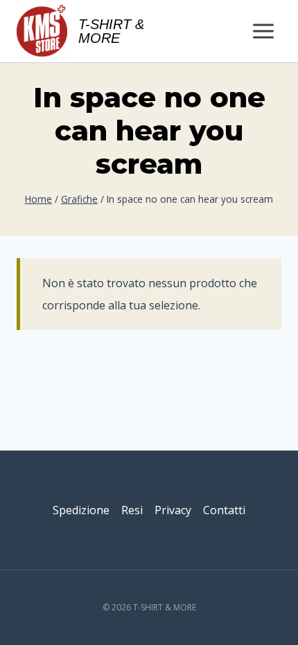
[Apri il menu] (263, 31)
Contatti (224, 510)
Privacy (173, 510)
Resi (132, 510)
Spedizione (81, 510)
